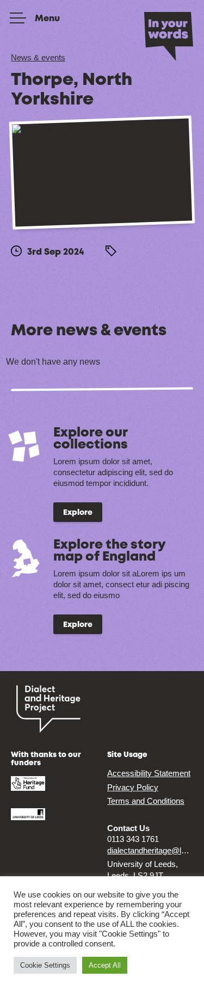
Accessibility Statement (148, 773)
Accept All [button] (105, 965)
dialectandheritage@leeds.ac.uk (150, 850)
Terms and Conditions (145, 800)
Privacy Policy (132, 787)
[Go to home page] (168, 35)
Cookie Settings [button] (45, 965)
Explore (77, 512)
